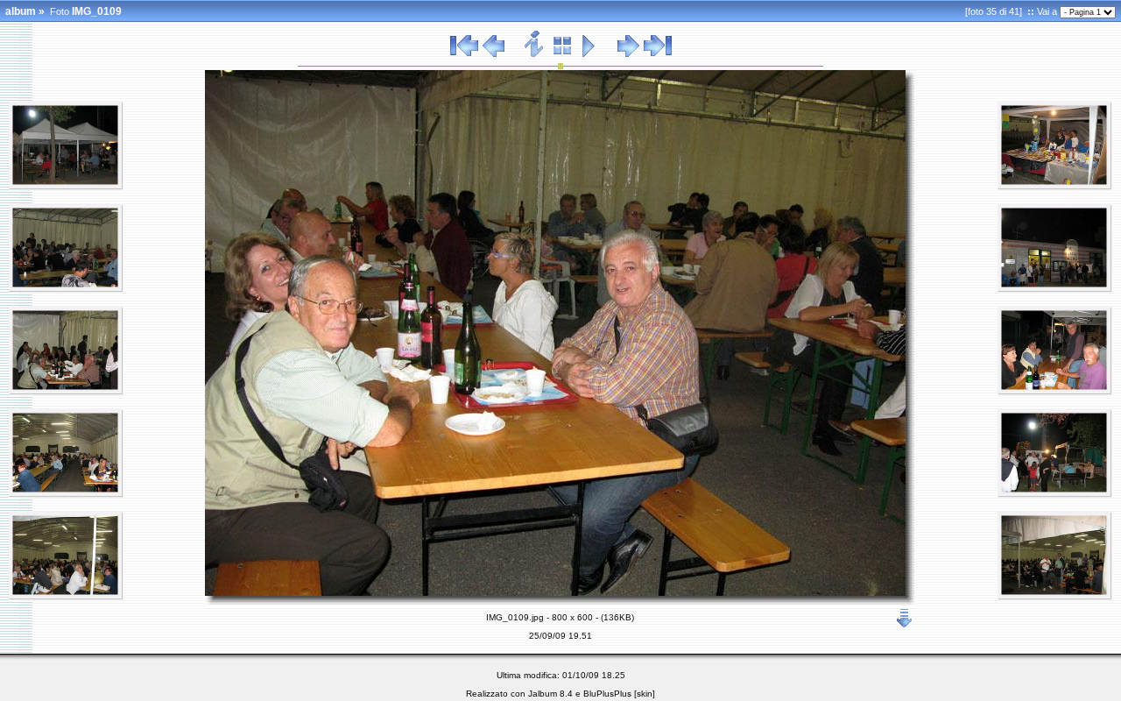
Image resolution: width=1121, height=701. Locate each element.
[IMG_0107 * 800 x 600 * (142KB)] (66, 494)
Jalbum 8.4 (550, 693)
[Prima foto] (464, 54)
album (20, 11)
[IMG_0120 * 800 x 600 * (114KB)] (1055, 596)
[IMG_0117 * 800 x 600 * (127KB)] (1055, 494)
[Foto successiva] (628, 54)
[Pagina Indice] (563, 54)
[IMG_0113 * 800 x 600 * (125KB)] (1055, 391)
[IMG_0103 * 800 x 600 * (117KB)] (66, 289)
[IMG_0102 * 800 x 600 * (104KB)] (66, 186)
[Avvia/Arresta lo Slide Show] (589, 54)
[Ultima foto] (658, 54)
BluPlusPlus (607, 693)
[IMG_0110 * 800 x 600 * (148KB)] (1055, 186)
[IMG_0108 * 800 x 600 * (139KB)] (66, 596)
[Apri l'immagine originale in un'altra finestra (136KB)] (904, 614)
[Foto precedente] (493, 54)
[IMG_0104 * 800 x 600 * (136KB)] (66, 391)
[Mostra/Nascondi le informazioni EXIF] (534, 54)
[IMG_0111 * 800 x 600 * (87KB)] (1055, 289)
